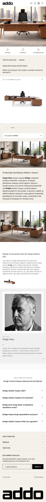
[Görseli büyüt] (43, 79)
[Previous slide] (7, 128)
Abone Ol (38, 467)
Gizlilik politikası (38, 477)
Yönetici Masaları (9, 60)
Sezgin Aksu (8, 339)
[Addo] (13, 3)
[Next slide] (39, 128)
